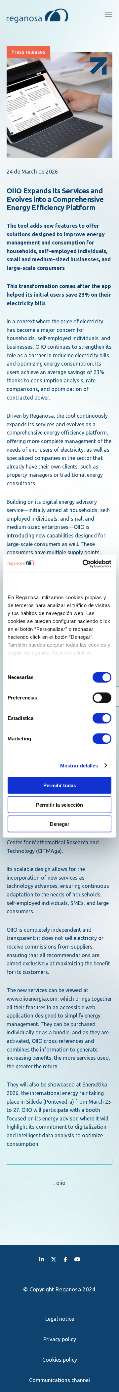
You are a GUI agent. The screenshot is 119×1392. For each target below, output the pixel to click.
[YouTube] (77, 1259)
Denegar (59, 824)
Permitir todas (59, 785)
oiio (60, 1183)
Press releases (28, 52)
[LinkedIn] (42, 1259)
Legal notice (59, 1319)
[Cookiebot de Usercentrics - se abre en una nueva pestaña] (84, 563)
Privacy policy (59, 1339)
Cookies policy (59, 1360)
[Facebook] (65, 1259)
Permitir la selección (59, 804)
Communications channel (59, 1380)
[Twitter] (54, 1259)
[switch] (102, 698)
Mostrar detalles (79, 765)
